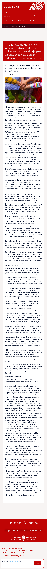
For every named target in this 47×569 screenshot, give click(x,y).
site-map (8, 20)
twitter (16, 522)
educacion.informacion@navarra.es (14, 556)
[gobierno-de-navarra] (23, 537)
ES (31, 20)
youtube (32, 522)
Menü (7, 12)
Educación (11, 6)
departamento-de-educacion (23, 530)
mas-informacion (15, 561)
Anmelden (20, 20)
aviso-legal (5, 545)
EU (34, 20)
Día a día (6, 26)
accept (37, 563)
